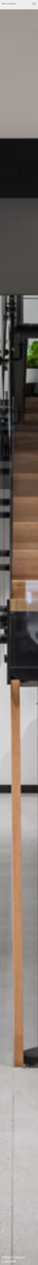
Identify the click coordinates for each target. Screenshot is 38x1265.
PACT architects (9, 4)
